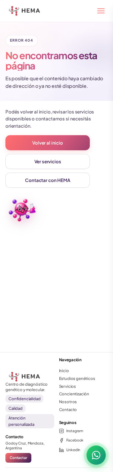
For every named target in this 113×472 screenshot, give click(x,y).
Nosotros (68, 401)
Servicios (67, 386)
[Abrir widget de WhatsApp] (96, 455)
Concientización (74, 393)
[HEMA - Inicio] (12, 11)
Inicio (64, 370)
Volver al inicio (47, 142)
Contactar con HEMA (47, 180)
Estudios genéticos (77, 378)
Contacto (68, 409)
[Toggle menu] (101, 11)
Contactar (18, 457)
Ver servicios (47, 161)
